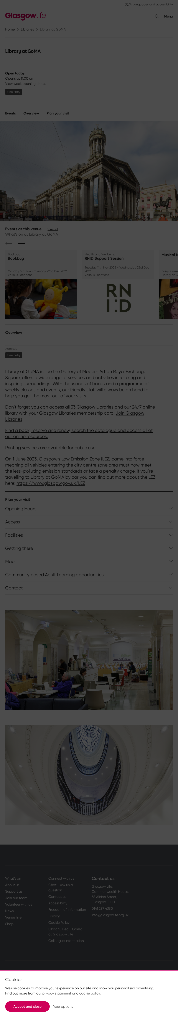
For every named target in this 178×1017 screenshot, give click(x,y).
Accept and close (27, 1006)
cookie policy (89, 993)
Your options (63, 1006)
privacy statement (56, 993)
